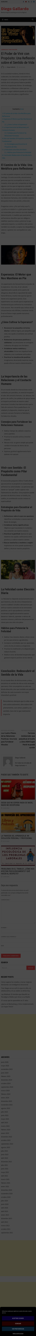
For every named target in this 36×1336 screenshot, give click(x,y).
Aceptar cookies (18, 1318)
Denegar (18, 1323)
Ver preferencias (18, 1329)
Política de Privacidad (18, 1333)
